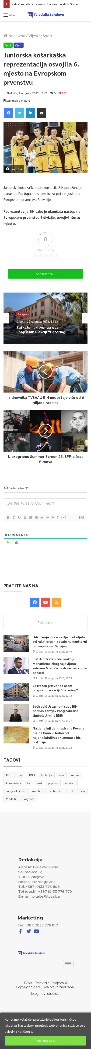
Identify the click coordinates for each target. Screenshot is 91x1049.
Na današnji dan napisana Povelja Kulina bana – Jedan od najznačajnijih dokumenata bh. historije (58, 735)
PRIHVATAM (45, 1040)
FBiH (32, 775)
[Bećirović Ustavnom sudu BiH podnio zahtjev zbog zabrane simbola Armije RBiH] (16, 713)
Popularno (45, 622)
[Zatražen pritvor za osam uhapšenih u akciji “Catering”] (16, 692)
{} (58, 517)
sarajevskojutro (15, 791)
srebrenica (56, 791)
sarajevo (70, 783)
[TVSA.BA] (45, 15)
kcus (61, 775)
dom (20, 775)
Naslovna (16, 35)
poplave (53, 783)
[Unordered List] (36, 517)
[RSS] (56, 602)
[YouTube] (45, 602)
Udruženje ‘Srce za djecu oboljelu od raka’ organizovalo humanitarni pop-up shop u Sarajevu (60, 641)
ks (28, 783)
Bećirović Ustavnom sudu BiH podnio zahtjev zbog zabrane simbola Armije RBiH (55, 710)
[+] (63, 517)
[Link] (53, 517)
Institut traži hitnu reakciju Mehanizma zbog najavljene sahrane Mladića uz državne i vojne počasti (60, 666)
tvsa (82, 791)
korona (75, 775)
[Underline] (19, 517)
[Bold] (8, 517)
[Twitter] (19, 113)
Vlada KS (11, 799)
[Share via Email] (41, 113)
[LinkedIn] (30, 113)
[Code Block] (47, 517)
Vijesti (34, 35)
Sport (48, 35)
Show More (44, 274)
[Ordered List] (30, 517)
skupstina (37, 791)
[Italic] (13, 517)
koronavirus (13, 783)
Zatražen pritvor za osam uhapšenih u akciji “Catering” (55, 687)
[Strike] (25, 517)
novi (39, 783)
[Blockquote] (41, 517)
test (71, 791)
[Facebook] (8, 113)
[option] (46, 318)
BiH (8, 775)
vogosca (29, 799)
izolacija (46, 775)
